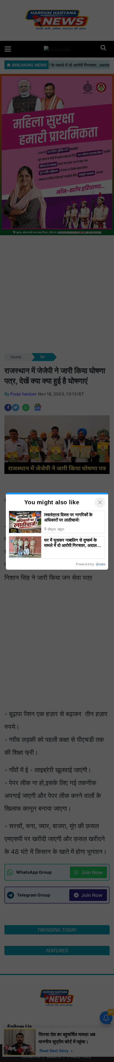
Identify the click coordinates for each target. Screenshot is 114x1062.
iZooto (100, 564)
